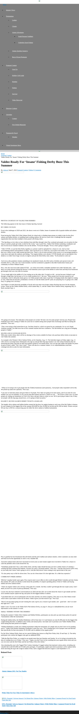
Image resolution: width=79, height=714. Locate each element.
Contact (14, 118)
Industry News (10, 10)
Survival (14, 94)
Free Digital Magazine (19, 125)
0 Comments (37, 170)
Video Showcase (17, 100)
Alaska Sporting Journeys (20, 51)
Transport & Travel (12, 133)
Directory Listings (11, 108)
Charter (14, 26)
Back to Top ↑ (4, 713)
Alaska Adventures (18, 32)
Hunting (14, 81)
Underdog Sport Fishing (25, 42)
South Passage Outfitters (25, 36)
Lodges (14, 20)
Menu (4, 4)
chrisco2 (5, 170)
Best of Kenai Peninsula (19, 57)
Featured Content (11, 65)
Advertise (9, 114)
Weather (14, 137)
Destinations (10, 16)
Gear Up (14, 69)
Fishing (14, 88)
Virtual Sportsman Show (13, 145)
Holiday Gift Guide (18, 75)
